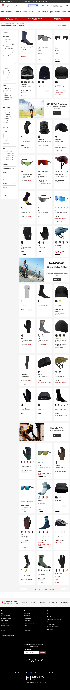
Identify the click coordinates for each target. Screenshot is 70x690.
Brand (4, 61)
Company (49, 611)
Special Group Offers (29, 623)
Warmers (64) (8, 54)
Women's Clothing (5, 623)
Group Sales (50, 629)
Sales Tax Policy (27, 628)
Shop (2, 611)
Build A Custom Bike (6, 615)
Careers (49, 621)
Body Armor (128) (9, 48)
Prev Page (23, 589)
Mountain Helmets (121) (8, 50)
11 (49, 589)
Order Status (27, 620)
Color (4, 85)
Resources (26, 611)
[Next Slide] (54, 1)
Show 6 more (6, 102)
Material (5, 184)
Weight (5, 195)
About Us (49, 617)
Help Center (27, 613)
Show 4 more (6, 143)
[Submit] (14, 5)
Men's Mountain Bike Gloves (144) (9, 45)
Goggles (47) (6, 56)
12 (50, 589)
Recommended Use (8, 168)
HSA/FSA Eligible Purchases (7, 635)
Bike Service (27, 633)
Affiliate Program (51, 624)
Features (5, 180)
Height (5, 187)
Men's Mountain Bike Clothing (16, 23)
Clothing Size (6, 107)
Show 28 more (6, 122)
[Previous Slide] (16, 1)
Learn (25, 625)
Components (4, 628)
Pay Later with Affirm (6, 618)
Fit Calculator (4, 633)
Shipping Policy (27, 630)
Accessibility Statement (52, 626)
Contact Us (49, 614)
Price (4, 176)
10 (47, 589)
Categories (6, 36)
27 (53, 589)
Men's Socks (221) (9, 43)
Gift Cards (3, 630)
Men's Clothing (4, 23)
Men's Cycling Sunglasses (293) (9, 40)
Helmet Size (6, 128)
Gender (5, 172)
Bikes (2, 613)
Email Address (27, 649)
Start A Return (27, 618)
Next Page (64, 589)
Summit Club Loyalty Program (54, 619)
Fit (3, 191)
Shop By (5, 164)
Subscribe (42, 652)
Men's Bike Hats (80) (9, 52)
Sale (4, 148)
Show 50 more (6, 80)
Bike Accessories (5, 625)
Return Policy (27, 615)
